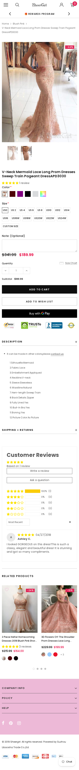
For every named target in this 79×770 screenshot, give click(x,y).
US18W (26, 218)
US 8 (40, 210)
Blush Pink (18, 23)
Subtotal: (7, 279)
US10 (48, 210)
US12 (57, 210)
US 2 (13, 210)
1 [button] (34, 669)
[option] (39, 92)
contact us (57, 353)
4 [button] (45, 669)
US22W (50, 218)
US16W (15, 218)
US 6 (31, 210)
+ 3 (62, 654)
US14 (66, 210)
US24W (62, 218)
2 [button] (38, 669)
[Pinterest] (11, 723)
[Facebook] (3, 723)
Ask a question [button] (39, 480)
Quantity (7, 263)
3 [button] (41, 669)
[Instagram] (19, 723)
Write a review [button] (39, 471)
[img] (26, 535)
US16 (5, 218)
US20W (38, 218)
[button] (10, 183)
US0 (5, 210)
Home (5, 23)
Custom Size (10, 226)
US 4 (22, 210)
